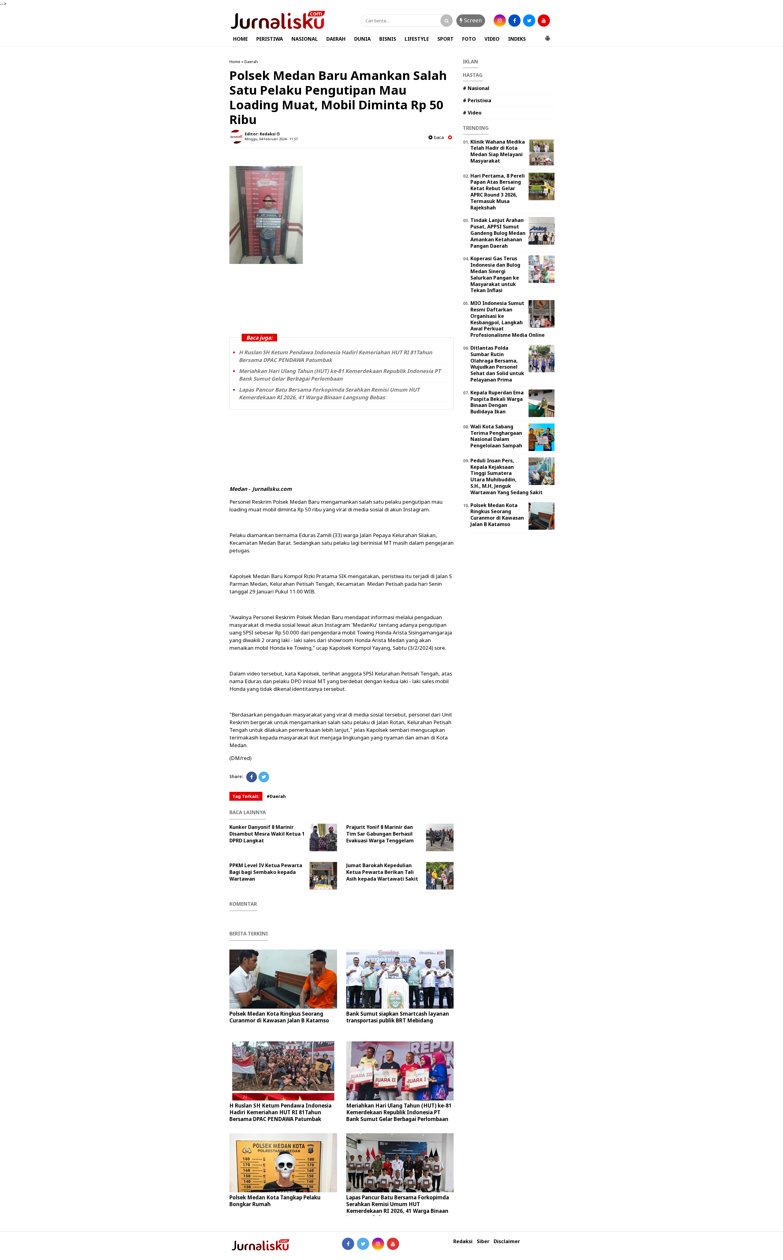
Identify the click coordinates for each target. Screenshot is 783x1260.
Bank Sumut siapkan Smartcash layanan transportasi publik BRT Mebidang (397, 1017)
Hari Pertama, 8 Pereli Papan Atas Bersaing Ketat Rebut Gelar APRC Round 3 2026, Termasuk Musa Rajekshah (497, 191)
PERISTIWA (269, 39)
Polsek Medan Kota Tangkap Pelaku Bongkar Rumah (275, 1201)
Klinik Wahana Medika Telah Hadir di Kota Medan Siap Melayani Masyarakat (497, 151)
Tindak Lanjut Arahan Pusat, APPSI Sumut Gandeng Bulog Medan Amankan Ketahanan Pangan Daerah (497, 233)
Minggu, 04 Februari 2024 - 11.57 (271, 139)
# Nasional (476, 88)
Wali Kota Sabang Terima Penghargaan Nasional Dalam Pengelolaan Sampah (496, 436)
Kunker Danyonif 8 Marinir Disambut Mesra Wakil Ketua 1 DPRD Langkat (267, 834)
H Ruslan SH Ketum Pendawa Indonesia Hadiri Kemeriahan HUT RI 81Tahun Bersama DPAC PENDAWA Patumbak (280, 1112)
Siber (483, 1241)
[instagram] (500, 20)
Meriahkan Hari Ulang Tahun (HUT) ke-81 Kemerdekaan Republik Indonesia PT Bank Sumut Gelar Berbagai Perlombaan (340, 374)
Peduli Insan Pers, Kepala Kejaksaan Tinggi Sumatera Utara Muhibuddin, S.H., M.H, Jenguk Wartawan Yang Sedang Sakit (506, 476)
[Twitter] (263, 777)
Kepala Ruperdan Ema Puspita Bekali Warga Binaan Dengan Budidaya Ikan (497, 402)
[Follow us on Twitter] (363, 1244)
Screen (472, 20)
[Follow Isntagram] (378, 1244)
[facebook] (514, 20)
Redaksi (463, 1241)
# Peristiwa (477, 100)
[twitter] (529, 20)
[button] (547, 36)
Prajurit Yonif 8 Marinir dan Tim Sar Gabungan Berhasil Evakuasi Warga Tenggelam (380, 834)
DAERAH (336, 39)
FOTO (469, 39)
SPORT (445, 39)
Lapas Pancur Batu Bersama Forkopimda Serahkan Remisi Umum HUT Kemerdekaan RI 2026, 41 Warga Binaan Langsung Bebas (329, 393)
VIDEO (491, 39)
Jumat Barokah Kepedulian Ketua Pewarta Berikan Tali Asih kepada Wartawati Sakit (382, 872)
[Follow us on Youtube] (393, 1244)
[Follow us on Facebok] (348, 1244)
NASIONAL (304, 39)
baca (438, 137)
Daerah (251, 61)
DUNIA (362, 39)
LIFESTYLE (417, 39)
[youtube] (544, 20)
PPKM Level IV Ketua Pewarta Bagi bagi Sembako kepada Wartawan (265, 872)
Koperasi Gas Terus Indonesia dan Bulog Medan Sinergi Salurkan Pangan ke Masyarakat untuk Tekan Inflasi (495, 274)
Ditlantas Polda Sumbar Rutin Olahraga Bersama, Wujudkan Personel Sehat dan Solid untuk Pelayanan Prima (497, 363)
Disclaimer (507, 1241)
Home (234, 61)
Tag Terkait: (245, 796)
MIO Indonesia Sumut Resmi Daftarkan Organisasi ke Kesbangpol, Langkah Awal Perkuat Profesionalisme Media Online (507, 319)
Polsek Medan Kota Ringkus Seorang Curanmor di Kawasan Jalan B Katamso (279, 1017)
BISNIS (387, 39)
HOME (240, 39)
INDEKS (517, 39)
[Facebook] (251, 777)
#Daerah (276, 796)
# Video (472, 112)
